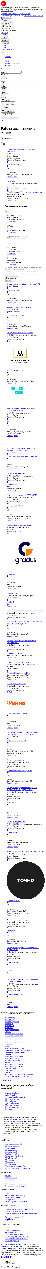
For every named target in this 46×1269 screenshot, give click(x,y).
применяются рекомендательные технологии (19, 1245)
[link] (4, 40)
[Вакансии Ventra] (25, 442)
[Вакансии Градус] (25, 554)
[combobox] (11, 72)
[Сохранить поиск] (3, 83)
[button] (3, 45)
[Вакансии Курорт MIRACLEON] (25, 356)
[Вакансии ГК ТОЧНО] (25, 880)
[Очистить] (4, 77)
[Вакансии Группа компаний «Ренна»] (25, 703)
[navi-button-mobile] (3, 52)
